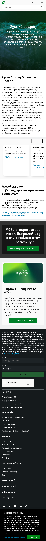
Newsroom (6, 455)
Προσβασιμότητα (8, 451)
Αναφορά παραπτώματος (12, 448)
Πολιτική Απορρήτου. (11, 354)
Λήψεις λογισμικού (9, 400)
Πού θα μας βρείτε (9, 428)
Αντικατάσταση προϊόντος (12, 407)
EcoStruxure (6, 468)
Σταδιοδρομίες (7, 441)
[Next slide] (40, 141)
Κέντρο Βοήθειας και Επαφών (13, 417)
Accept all (33, 537)
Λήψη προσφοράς (9, 424)
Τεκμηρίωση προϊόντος (10, 397)
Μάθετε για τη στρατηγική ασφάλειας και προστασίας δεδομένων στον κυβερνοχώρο (22, 214)
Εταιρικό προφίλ (8, 445)
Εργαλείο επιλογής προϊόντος (13, 404)
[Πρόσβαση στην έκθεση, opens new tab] (23, 320)
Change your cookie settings (14, 537)
